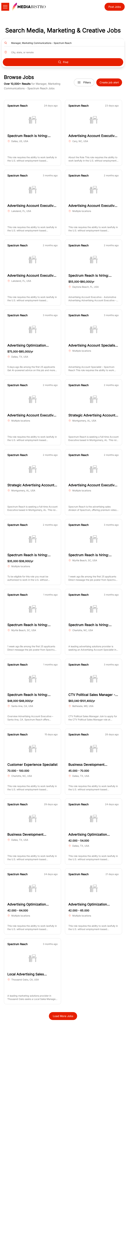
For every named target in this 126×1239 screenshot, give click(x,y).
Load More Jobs (63, 1016)
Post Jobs (114, 6)
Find (65, 62)
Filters (87, 82)
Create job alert (109, 82)
